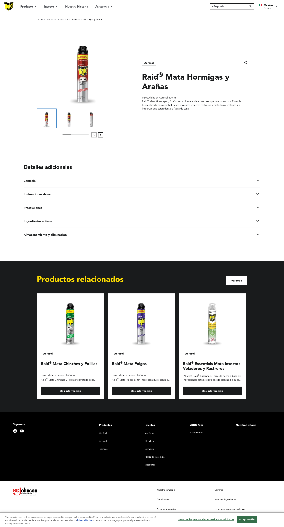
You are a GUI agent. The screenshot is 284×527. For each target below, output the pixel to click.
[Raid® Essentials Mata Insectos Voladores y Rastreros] (212, 320)
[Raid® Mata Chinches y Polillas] (70, 320)
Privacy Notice (85, 520)
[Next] (100, 134)
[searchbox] (230, 6)
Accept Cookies (247, 519)
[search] (250, 7)
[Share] (245, 62)
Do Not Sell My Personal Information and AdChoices (206, 519)
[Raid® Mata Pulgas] (141, 320)
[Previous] (94, 134)
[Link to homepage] (9, 7)
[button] (269, 6)
